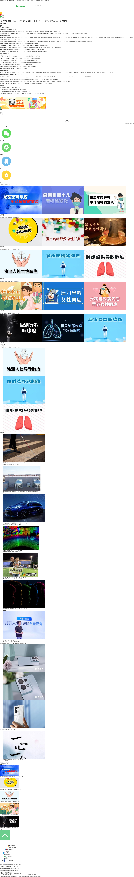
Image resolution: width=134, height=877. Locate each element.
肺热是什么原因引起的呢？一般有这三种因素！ (10, 347)
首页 (1, 0)
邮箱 (28, 0)
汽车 (43, 0)
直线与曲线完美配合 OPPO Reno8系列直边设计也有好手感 (13, 643)
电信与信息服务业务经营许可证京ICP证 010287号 (11, 864)
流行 (5, 0)
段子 (39, 0)
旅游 (19, 0)
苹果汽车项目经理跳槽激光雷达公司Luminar (12, 550)
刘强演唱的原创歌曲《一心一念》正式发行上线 (13, 759)
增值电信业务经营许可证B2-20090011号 (9, 870)
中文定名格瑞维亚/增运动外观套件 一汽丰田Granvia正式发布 (16, 523)
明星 (12, 0)
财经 (34, 0)
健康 (37, 0)
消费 (41, 0)
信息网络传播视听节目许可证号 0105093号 (9, 868)
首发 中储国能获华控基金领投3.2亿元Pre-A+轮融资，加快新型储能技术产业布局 (20, 491)
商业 (30, 0)
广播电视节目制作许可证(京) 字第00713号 (9, 866)
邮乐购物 (6, 873)
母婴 (23, 0)
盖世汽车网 (5, 551)
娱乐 (8, 0)
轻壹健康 (2, 432)
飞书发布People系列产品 (8, 640)
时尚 (14, 0)
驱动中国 (5, 641)
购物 (46, 0)
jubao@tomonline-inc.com (35, 876)
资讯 (3, 0)
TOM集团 (2, 873)
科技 (48, 0)
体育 (10, 0)
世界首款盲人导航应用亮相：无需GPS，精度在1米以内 (15, 463)
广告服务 (15, 873)
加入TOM (19, 873)
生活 (21, 0)
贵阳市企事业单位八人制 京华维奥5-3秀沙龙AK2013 (14, 577)
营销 (26, 0)
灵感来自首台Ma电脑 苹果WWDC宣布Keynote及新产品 (15, 608)
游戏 (17, 0)
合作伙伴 (11, 873)
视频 (32, 0)
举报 (1, 112)
